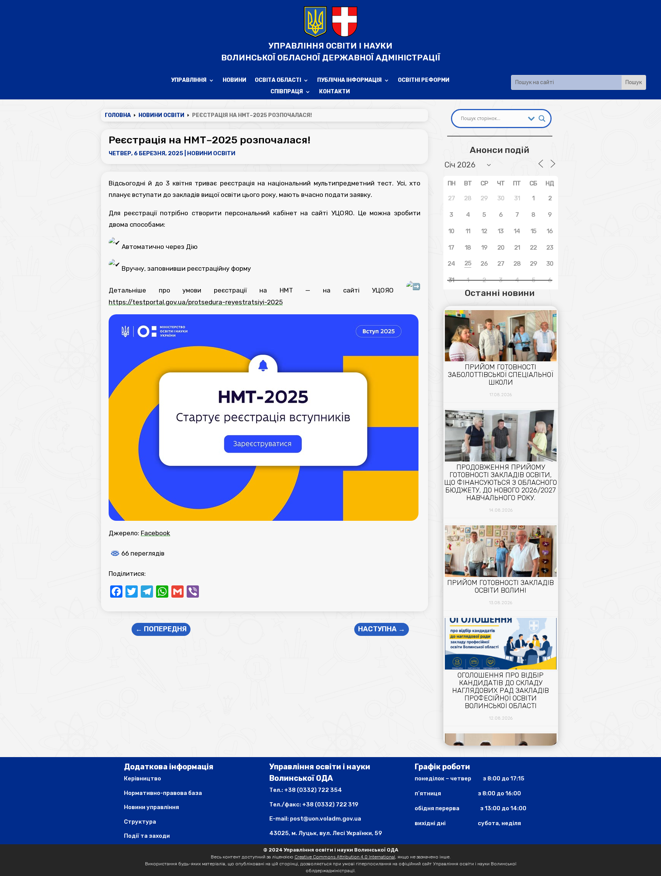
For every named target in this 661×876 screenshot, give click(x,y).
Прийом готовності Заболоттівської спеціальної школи (500, 375)
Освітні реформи (423, 80)
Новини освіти (211, 153)
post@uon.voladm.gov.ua (325, 818)
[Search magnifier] (542, 118)
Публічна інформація (349, 80)
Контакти (334, 92)
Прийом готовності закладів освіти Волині (500, 587)
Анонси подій (499, 150)
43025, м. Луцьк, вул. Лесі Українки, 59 (325, 833)
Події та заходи (147, 835)
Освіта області (278, 80)
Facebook (155, 533)
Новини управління (151, 807)
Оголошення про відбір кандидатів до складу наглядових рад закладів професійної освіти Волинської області (500, 690)
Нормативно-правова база (163, 793)
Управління (189, 80)
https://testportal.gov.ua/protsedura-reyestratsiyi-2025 (196, 302)
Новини (234, 80)
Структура (140, 821)
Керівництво (142, 778)
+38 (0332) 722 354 (313, 790)
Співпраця (286, 92)
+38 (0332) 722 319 (330, 804)
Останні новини (499, 293)
